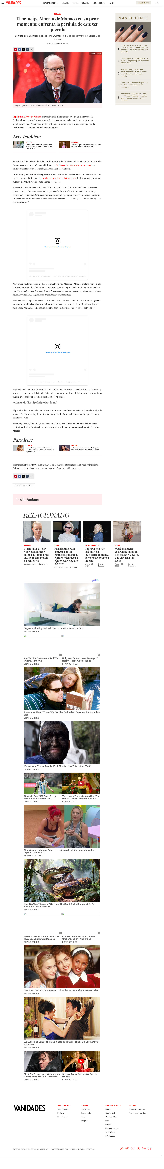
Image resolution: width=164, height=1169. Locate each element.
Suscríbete (143, 3)
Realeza (65, 3)
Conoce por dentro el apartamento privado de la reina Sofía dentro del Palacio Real (39, 146)
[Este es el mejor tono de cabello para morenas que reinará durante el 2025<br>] (64, 448)
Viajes (111, 3)
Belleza (85, 3)
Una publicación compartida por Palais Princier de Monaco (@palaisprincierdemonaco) (59, 276)
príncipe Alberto (24, 485)
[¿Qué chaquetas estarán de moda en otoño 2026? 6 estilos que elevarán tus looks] (127, 531)
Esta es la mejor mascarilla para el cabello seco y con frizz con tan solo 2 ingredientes (40, 450)
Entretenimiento (50, 3)
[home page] (13, 3)
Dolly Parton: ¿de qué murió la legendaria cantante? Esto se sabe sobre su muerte (97, 554)
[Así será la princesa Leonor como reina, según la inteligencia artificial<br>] (64, 144)
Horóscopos (99, 3)
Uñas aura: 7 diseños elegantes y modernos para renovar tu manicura (134, 85)
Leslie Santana (63, 43)
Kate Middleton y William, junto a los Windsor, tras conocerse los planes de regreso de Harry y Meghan (134, 97)
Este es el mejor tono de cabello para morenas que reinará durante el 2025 (85, 449)
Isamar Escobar (101, 565)
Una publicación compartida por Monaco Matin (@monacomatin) (57, 382)
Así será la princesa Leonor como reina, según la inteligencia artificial (86, 146)
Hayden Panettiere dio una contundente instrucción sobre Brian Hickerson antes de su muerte (134, 72)
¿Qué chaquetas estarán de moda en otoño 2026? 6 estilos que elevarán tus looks (127, 554)
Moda (75, 3)
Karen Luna (43, 564)
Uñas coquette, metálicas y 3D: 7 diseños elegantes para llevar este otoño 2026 (135, 60)
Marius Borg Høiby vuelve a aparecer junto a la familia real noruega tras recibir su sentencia (36, 554)
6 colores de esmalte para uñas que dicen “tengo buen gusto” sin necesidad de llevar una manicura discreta (134, 48)
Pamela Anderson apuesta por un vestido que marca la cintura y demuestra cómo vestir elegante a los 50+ (66, 556)
